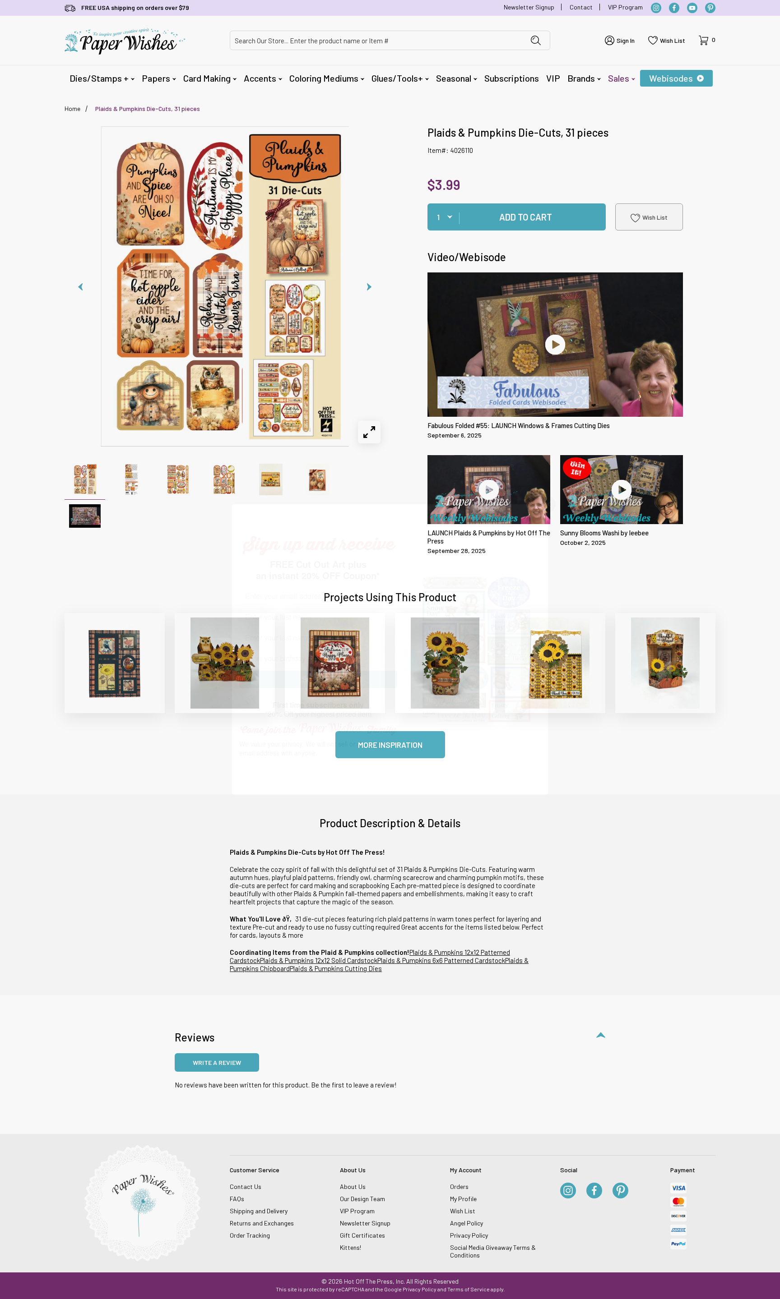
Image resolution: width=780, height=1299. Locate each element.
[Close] (548, 504)
